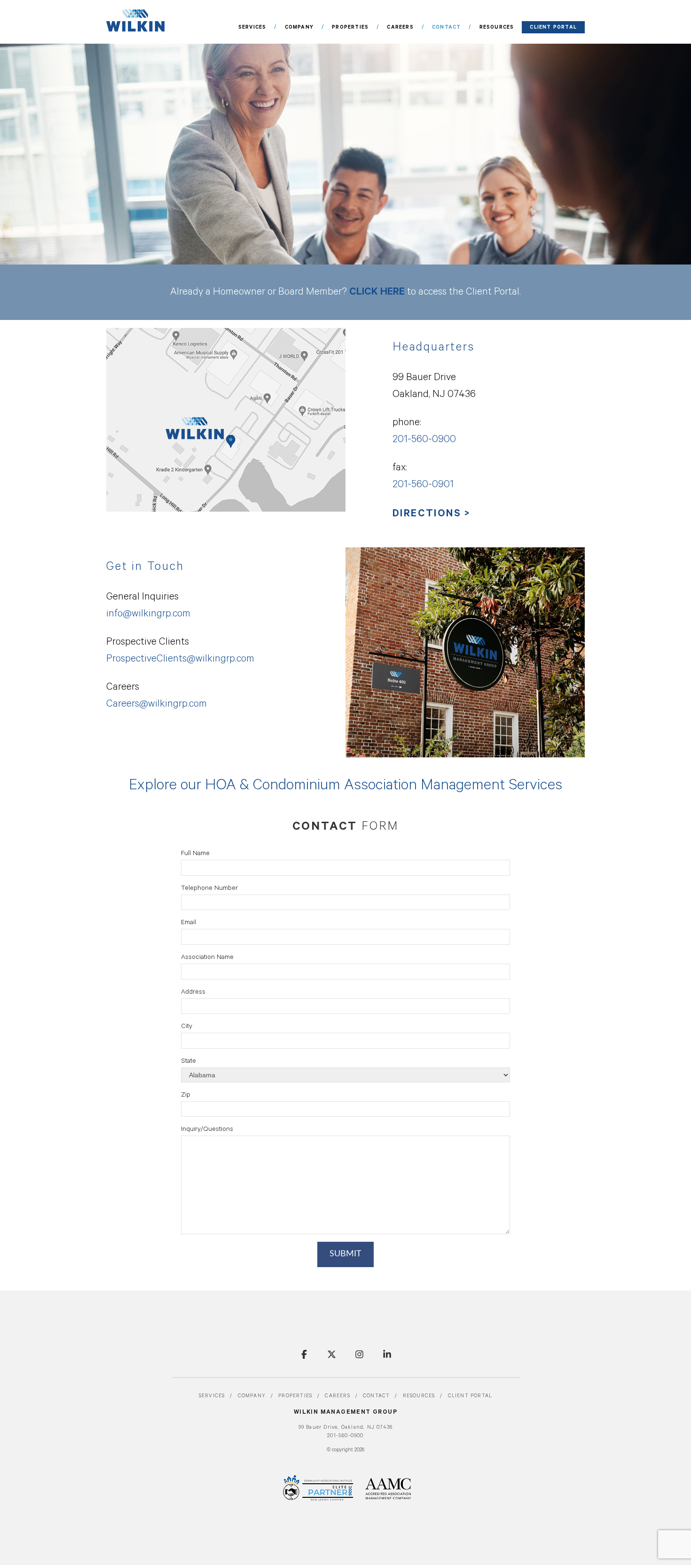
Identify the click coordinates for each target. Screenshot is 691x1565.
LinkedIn (387, 1354)
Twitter (331, 1354)
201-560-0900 (345, 1436)
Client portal (553, 27)
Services (252, 27)
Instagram (359, 1354)
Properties (350, 27)
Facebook (303, 1354)
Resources (496, 27)
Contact (446, 27)
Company (299, 27)
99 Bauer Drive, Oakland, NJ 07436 (345, 1428)
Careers (400, 27)
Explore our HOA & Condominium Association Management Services (345, 787)
